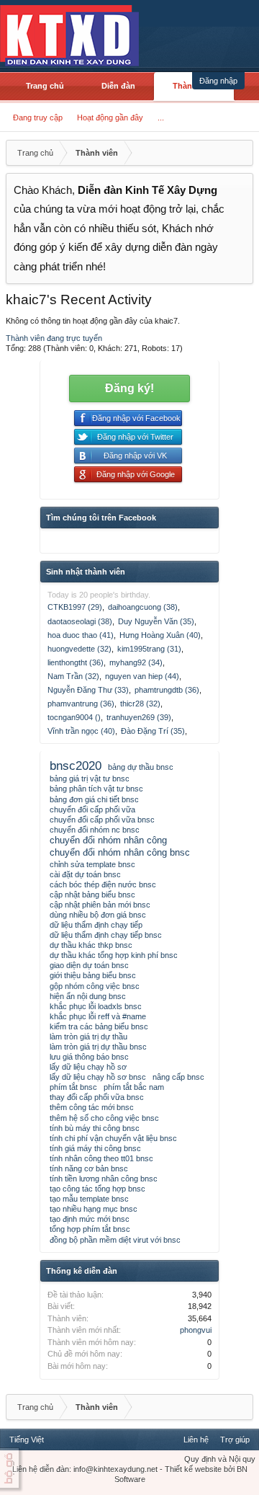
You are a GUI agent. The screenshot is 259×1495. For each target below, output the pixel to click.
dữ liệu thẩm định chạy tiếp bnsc (106, 935)
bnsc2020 (75, 765)
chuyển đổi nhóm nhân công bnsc (120, 852)
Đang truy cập (38, 117)
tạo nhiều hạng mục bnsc (93, 1209)
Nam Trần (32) (73, 676)
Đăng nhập (218, 80)
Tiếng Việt (26, 1439)
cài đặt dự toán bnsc (85, 874)
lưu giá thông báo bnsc (89, 1056)
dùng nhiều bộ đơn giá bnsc (98, 914)
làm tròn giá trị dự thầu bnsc (98, 1046)
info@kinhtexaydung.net (115, 1469)
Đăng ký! (129, 388)
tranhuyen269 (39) (138, 717)
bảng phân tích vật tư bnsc (96, 788)
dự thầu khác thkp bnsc (91, 945)
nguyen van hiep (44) (142, 676)
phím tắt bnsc (73, 1087)
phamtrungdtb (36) (167, 690)
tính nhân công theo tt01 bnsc (101, 1158)
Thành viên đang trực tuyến (54, 338)
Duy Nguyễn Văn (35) (156, 621)
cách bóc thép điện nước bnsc (103, 884)
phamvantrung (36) (80, 703)
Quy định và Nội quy (219, 1459)
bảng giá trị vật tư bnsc (90, 778)
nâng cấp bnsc (178, 1077)
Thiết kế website (193, 1469)
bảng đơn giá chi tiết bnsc (94, 799)
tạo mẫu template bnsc (89, 1198)
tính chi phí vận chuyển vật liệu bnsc (113, 1138)
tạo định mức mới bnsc (90, 1219)
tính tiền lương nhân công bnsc (104, 1178)
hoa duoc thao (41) (80, 635)
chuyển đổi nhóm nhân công (108, 840)
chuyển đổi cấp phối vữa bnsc (102, 819)
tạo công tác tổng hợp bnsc (97, 1188)
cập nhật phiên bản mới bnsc (100, 904)
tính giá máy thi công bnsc (95, 1148)
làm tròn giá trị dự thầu (88, 1036)
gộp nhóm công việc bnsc (95, 986)
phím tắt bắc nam (134, 1087)
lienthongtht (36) (75, 662)
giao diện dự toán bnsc (89, 965)
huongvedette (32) (79, 648)
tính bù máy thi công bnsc (95, 1128)
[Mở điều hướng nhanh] (240, 153)
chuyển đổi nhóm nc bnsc (95, 829)
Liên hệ (196, 1439)
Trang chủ (45, 85)
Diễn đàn (118, 85)
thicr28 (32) (140, 703)
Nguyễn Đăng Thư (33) (88, 690)
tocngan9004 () (74, 717)
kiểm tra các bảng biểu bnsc (99, 1026)
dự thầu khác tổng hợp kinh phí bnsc (114, 955)
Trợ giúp (235, 1439)
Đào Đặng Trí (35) (153, 731)
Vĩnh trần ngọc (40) (81, 731)
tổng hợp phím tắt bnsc (90, 1229)
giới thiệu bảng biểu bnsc (93, 975)
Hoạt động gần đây (110, 117)
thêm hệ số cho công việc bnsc (104, 1118)
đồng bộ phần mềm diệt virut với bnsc (115, 1240)
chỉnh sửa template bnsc (92, 864)
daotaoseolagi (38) (79, 621)
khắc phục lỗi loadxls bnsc (96, 1006)
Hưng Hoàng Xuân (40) (160, 635)
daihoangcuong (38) (143, 607)
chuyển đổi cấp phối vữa (92, 809)
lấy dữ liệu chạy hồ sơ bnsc (98, 1077)
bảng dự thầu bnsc (140, 767)
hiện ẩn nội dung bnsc (88, 996)
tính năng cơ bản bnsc (89, 1168)
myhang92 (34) (136, 662)
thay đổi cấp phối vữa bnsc (97, 1097)
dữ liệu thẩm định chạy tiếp (96, 924)
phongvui (196, 1330)
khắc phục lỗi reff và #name (98, 1016)
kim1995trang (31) (149, 648)
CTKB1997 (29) (74, 607)
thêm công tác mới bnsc (92, 1107)
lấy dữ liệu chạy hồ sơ (88, 1067)
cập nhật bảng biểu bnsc (92, 894)
